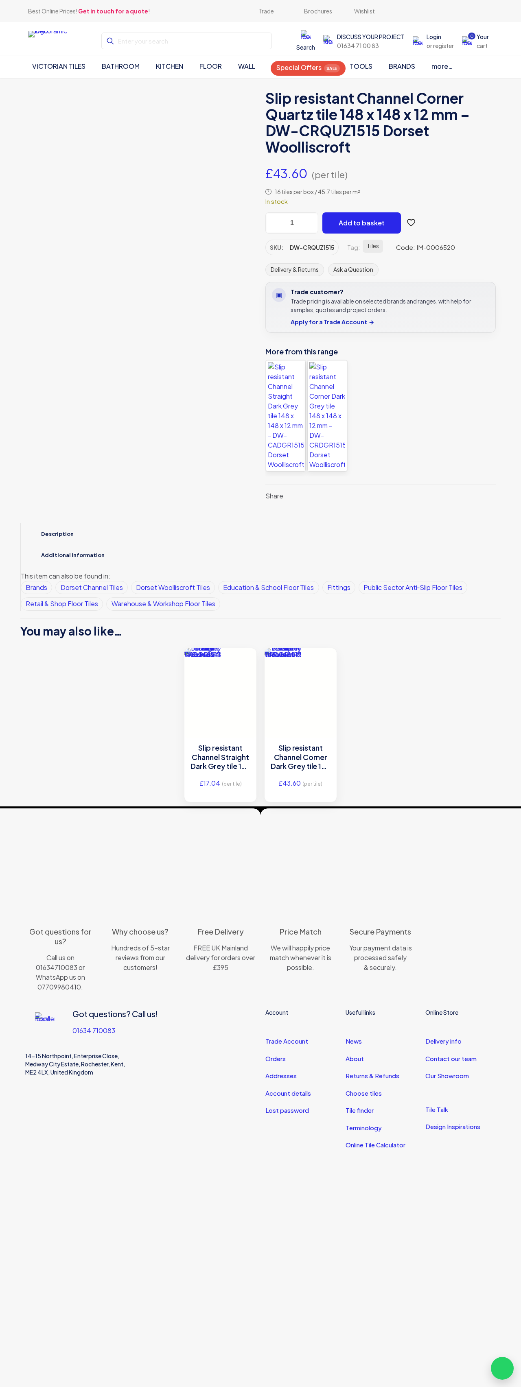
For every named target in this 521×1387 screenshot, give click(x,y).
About (355, 1058)
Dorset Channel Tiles (92, 587)
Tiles (373, 245)
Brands (36, 587)
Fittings (338, 587)
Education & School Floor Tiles (268, 587)
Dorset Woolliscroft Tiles (173, 587)
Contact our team (451, 1058)
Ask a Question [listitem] (353, 269)
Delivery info (443, 1041)
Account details (288, 1093)
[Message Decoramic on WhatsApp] (502, 1368)
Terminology (364, 1127)
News (354, 1041)
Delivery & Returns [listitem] (295, 269)
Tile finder (360, 1110)
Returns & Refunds (372, 1075)
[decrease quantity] (274, 223)
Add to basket (362, 222)
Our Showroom (447, 1075)
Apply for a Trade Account (332, 322)
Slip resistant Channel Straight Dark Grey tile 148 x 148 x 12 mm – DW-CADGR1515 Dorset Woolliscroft (220, 757)
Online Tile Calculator (375, 1145)
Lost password (287, 1110)
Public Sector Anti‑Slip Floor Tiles (412, 587)
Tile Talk (436, 1109)
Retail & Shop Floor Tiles (62, 603)
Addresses (281, 1075)
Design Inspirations (452, 1126)
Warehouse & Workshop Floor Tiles (163, 603)
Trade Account (286, 1041)
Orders (275, 1058)
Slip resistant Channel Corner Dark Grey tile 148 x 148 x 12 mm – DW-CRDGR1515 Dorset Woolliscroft (301, 757)
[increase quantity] (309, 223)
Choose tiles (364, 1093)
